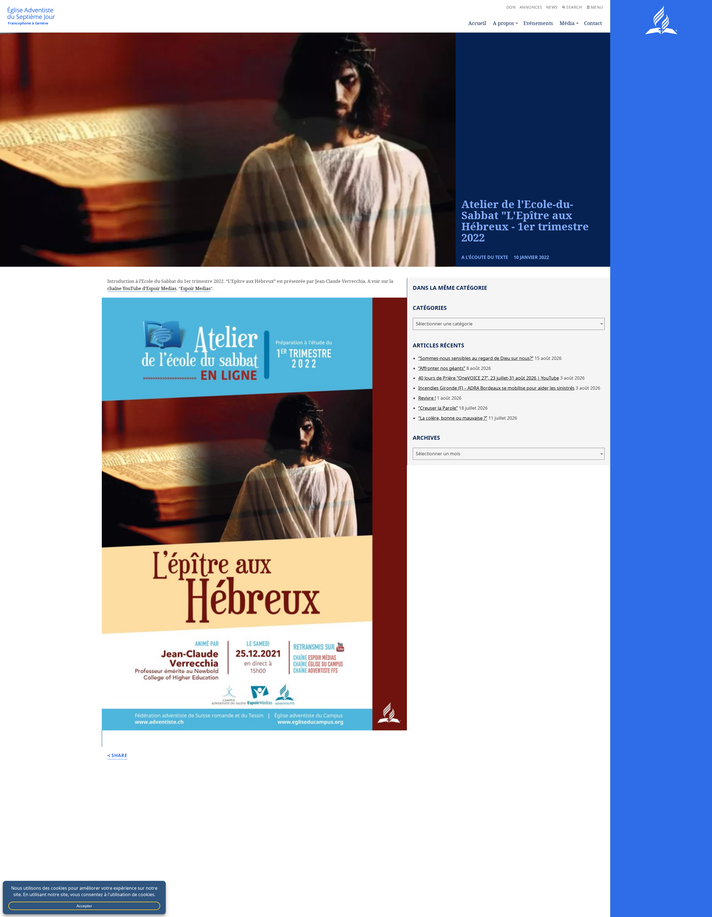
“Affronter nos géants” (441, 368)
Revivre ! (427, 398)
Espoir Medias (196, 288)
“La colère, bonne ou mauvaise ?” (452, 418)
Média (567, 23)
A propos (503, 23)
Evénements (538, 23)
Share (119, 755)
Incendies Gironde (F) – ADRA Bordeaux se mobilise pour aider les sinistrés (496, 388)
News (552, 7)
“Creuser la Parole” (438, 408)
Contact (593, 23)
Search (574, 7)
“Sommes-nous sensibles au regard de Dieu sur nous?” (475, 358)
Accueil (477, 23)
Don (511, 7)
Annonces (531, 7)
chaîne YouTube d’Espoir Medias (141, 288)
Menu (597, 7)
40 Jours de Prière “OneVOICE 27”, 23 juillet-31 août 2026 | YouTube (488, 378)
